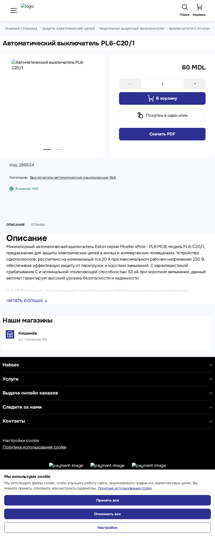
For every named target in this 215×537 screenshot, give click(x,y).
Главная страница (21, 28)
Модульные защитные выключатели (132, 28)
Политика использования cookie (34, 447)
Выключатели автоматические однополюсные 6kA (73, 177)
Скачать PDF (162, 134)
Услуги (10, 379)
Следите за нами (22, 407)
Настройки (107, 527)
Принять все (107, 500)
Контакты (14, 421)
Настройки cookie (21, 440)
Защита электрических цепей (68, 28)
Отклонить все (107, 514)
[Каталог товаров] (13, 10)
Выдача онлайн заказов (30, 393)
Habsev (11, 365)
